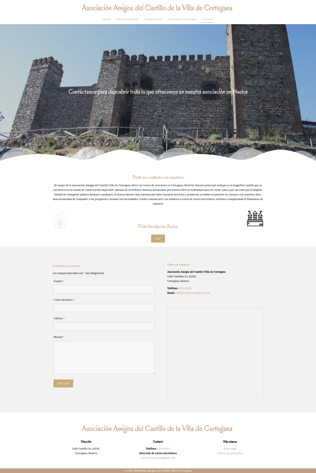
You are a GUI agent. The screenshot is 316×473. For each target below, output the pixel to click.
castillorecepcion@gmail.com (192, 292)
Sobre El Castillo (127, 19)
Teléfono (59, 318)
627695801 (185, 288)
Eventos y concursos (182, 19)
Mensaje (58, 337)
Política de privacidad (230, 453)
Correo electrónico (64, 299)
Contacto (208, 19)
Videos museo (154, 19)
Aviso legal (230, 448)
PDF (158, 238)
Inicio (106, 19)
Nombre (58, 281)
